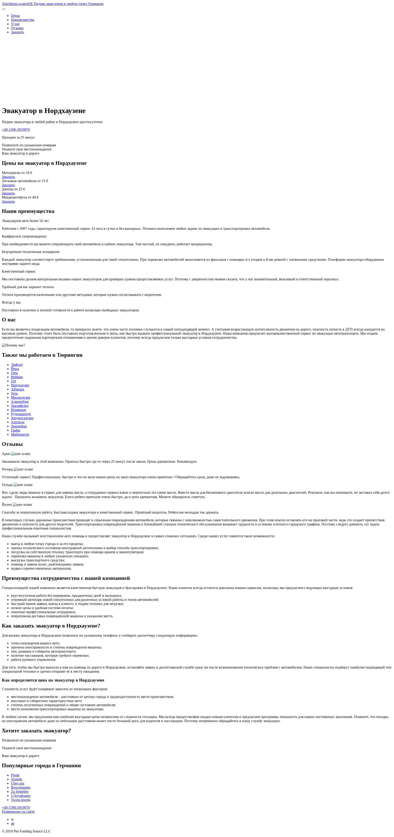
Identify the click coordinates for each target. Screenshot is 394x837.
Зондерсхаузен (22, 418)
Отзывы (17, 28)
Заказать (17, 32)
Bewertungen (20, 787)
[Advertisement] (197, 70)
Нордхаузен (20, 385)
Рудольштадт (21, 414)
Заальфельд (20, 406)
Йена (15, 369)
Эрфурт (17, 365)
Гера (14, 373)
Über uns (17, 783)
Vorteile (16, 779)
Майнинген (20, 434)
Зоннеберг (19, 426)
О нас (15, 24)
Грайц (15, 430)
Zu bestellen (20, 791)
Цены (15, 16)
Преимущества (22, 20)
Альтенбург (20, 401)
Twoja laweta (20, 800)
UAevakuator (21, 796)
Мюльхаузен (20, 397)
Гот (13, 381)
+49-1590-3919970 (16, 130)
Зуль (14, 393)
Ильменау (18, 410)
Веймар (17, 377)
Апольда (17, 422)
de (12, 823)
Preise (15, 775)
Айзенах (17, 389)
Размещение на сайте (18, 812)
